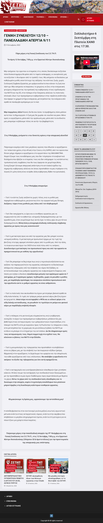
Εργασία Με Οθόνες (82, 207)
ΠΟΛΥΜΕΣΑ (40, 17)
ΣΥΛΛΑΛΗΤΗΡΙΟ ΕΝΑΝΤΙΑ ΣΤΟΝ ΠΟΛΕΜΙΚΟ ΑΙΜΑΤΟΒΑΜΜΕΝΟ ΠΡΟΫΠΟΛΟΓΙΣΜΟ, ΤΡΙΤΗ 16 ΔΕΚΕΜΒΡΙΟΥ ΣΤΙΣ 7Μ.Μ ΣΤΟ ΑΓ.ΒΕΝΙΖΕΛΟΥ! (85, 173)
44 (90, 139)
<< (76, 131)
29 (89, 135)
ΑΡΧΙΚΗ (5, 17)
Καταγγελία (32, 468)
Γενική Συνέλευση (10, 30)
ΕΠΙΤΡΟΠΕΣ (15, 17)
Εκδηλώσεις (54, 468)
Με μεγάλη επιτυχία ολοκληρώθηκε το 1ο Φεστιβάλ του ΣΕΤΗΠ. (57, 478)
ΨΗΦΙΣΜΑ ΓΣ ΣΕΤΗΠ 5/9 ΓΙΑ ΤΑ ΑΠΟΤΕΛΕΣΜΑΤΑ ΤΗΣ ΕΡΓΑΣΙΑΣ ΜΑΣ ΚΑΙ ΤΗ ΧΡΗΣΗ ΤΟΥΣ (85, 124)
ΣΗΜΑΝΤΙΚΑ (22, 30)
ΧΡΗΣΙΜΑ (63, 17)
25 (93, 131)
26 (76, 135)
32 (80, 139)
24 (89, 131)
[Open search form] (78, 19)
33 (85, 139)
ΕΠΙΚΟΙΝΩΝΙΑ (52, 17)
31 (76, 139)
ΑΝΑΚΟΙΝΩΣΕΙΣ (28, 17)
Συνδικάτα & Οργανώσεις (84, 203)
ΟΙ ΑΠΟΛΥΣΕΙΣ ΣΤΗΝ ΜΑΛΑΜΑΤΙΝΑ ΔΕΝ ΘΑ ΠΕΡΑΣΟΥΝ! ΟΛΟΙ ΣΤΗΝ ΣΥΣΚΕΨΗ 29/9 (86, 108)
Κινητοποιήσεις (11, 468)
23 (85, 131)
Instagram (10, 22)
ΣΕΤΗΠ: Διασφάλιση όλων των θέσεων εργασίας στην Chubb (35, 478)
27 (80, 135)
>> (94, 139)
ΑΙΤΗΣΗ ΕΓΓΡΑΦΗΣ (90, 19)
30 (93, 135)
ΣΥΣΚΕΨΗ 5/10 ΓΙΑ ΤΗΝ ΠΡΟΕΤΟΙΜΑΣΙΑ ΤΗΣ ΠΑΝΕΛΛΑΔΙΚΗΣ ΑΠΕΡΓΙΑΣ (84, 99)
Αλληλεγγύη (32, 462)
